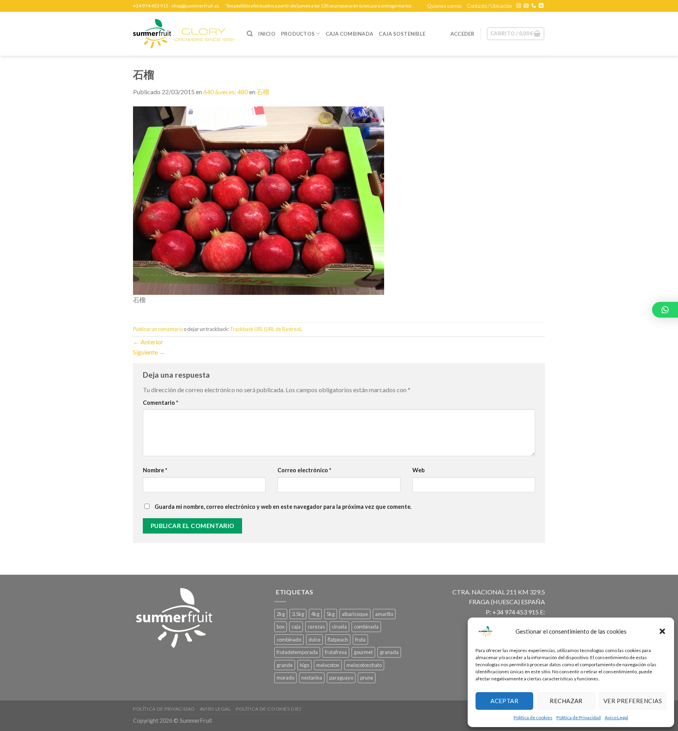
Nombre (155, 470)
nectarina (311, 677)
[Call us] (533, 6)
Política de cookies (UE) (268, 709)
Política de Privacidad (578, 717)
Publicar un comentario (158, 329)
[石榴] (258, 199)
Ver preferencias (632, 700)
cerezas (316, 626)
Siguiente (149, 352)
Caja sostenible (402, 34)
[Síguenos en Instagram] (518, 6)
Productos (298, 34)
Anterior (148, 341)
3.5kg (298, 614)
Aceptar (504, 700)
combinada (366, 626)
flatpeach (338, 639)
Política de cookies (533, 717)
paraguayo (341, 677)
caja (296, 626)
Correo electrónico (304, 470)
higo (304, 665)
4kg (315, 614)
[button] (662, 631)
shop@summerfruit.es (195, 6)
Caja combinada (350, 34)
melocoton (327, 665)
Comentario (160, 402)
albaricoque (355, 614)
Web (418, 470)
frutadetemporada (297, 652)
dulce (314, 639)
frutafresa (336, 652)
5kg (330, 614)
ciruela (339, 626)
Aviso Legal (616, 717)
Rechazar (566, 700)
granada (389, 652)
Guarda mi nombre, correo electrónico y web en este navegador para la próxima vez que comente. (283, 506)
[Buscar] (250, 33)
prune (366, 677)
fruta (360, 639)
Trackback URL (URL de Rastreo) (265, 329)
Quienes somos (444, 6)
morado (285, 677)
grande (285, 665)
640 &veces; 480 (225, 91)
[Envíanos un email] (526, 6)
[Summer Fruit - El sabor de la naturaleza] (184, 34)
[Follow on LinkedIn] (541, 6)
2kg (281, 614)
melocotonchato (364, 665)
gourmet (363, 652)
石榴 (263, 91)
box (280, 626)
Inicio (266, 34)
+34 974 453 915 (150, 6)
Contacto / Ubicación (489, 6)
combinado (289, 639)
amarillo (384, 614)
